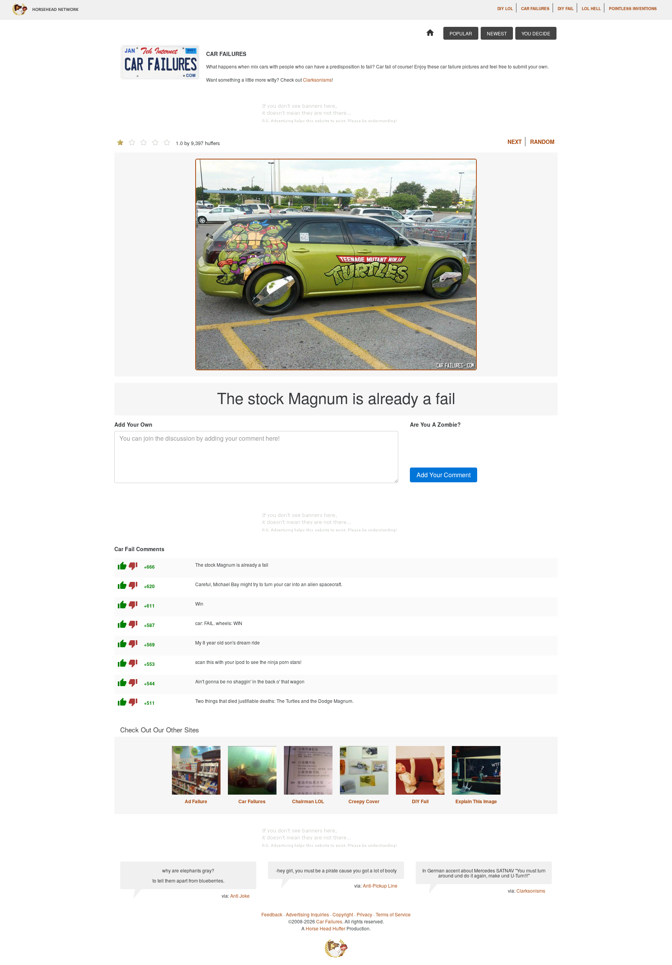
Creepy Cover (364, 801)
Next (515, 141)
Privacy (364, 914)
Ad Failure (196, 801)
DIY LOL (505, 8)
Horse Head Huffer (325, 928)
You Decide (536, 33)
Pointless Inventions (633, 8)
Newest (497, 33)
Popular (461, 33)
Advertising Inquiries (307, 914)
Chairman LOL (308, 801)
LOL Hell (591, 8)
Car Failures (535, 8)
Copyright (342, 914)
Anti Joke (240, 895)
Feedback (271, 914)
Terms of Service (393, 914)
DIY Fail (566, 8)
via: (226, 895)
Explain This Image (476, 801)
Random (542, 141)
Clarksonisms (317, 79)
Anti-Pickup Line (380, 885)
